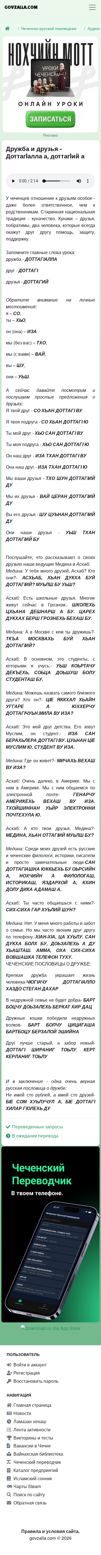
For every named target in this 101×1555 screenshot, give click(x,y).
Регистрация (26, 1373)
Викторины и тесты (32, 1437)
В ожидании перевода (34, 1135)
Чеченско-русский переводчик (48, 28)
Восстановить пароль (35, 1381)
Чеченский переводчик (36, 1462)
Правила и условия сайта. (50, 1531)
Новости (21, 1413)
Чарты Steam (26, 1486)
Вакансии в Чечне (31, 1445)
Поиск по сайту (28, 1494)
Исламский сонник (32, 1478)
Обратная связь (29, 1502)
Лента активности (31, 1429)
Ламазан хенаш (29, 1421)
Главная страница (31, 1405)
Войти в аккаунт (29, 1364)
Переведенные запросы (37, 1126)
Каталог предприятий (35, 1470)
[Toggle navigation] (92, 7)
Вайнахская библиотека (37, 1454)
